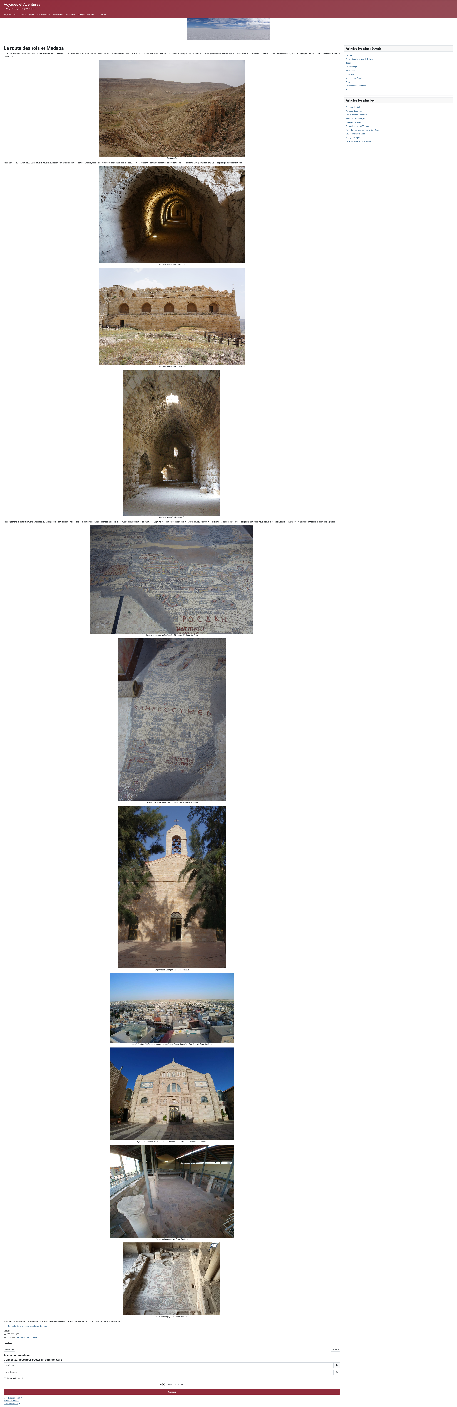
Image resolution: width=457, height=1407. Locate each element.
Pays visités (58, 14)
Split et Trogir (351, 67)
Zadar (348, 63)
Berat (348, 89)
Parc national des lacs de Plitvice (359, 59)
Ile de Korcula (351, 70)
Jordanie (8, 1343)
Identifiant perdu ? (11, 1401)
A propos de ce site (86, 14)
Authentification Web (174, 1384)
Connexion (101, 14)
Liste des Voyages (26, 14)
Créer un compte (11, 1403)
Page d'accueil (10, 14)
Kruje (348, 82)
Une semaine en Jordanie (26, 1337)
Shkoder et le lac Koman (356, 86)
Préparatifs (70, 14)
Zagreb (349, 55)
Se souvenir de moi (15, 1378)
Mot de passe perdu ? (13, 1398)
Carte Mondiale (43, 14)
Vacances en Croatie (354, 78)
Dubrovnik (350, 74)
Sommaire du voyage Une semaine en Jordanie (27, 1326)
